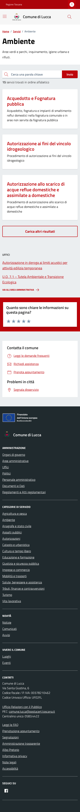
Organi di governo (13, 454)
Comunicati (9, 628)
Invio (70, 74)
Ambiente (8, 519)
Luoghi (6, 656)
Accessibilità (10, 768)
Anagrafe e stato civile (16, 526)
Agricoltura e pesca (14, 513)
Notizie (6, 622)
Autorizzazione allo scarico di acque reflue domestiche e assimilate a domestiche (36, 189)
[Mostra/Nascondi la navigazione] (4, 16)
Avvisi (6, 635)
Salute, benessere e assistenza (22, 582)
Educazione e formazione (18, 557)
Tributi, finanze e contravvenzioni (23, 588)
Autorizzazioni (11, 538)
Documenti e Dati (13, 485)
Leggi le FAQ (10, 724)
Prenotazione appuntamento (20, 731)
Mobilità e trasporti (14, 576)
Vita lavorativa (11, 601)
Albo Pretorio (10, 749)
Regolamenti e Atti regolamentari (24, 492)
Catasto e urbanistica (16, 544)
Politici (6, 473)
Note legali (9, 762)
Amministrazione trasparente (21, 743)
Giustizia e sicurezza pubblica (20, 563)
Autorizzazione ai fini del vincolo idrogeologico (39, 146)
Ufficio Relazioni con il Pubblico (22, 706)
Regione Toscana (14, 4)
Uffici (5, 467)
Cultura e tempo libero (16, 551)
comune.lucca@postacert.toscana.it (32, 711)
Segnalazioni (10, 737)
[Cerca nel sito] (69, 16)
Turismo (7, 594)
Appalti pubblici (12, 532)
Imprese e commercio (16, 569)
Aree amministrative (15, 461)
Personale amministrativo (18, 479)
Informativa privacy (14, 756)
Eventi (6, 662)
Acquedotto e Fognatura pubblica (31, 101)
